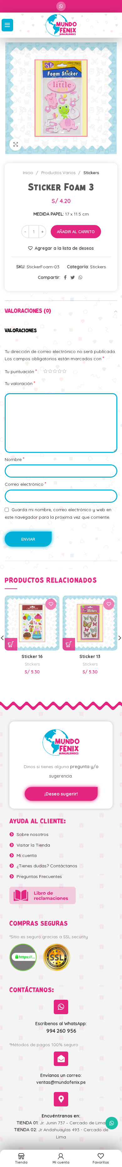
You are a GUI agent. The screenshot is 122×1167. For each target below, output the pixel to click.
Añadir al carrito (76, 231)
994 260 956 (61, 1031)
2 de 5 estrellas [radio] (50, 371)
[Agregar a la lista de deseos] (50, 604)
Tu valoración (20, 383)
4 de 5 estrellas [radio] (59, 371)
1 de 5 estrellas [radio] (45, 371)
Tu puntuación (21, 371)
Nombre (14, 459)
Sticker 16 (32, 656)
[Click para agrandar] (15, 144)
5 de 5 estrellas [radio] (64, 371)
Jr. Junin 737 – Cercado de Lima (61, 1123)
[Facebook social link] (65, 277)
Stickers (91, 172)
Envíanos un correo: (61, 1075)
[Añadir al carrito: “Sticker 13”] (69, 644)
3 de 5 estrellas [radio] (55, 371)
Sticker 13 (89, 656)
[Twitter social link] (73, 277)
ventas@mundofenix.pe (61, 1082)
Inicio (28, 172)
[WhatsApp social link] (61, 6)
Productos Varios (59, 172)
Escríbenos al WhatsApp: (61, 1023)
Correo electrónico (25, 484)
